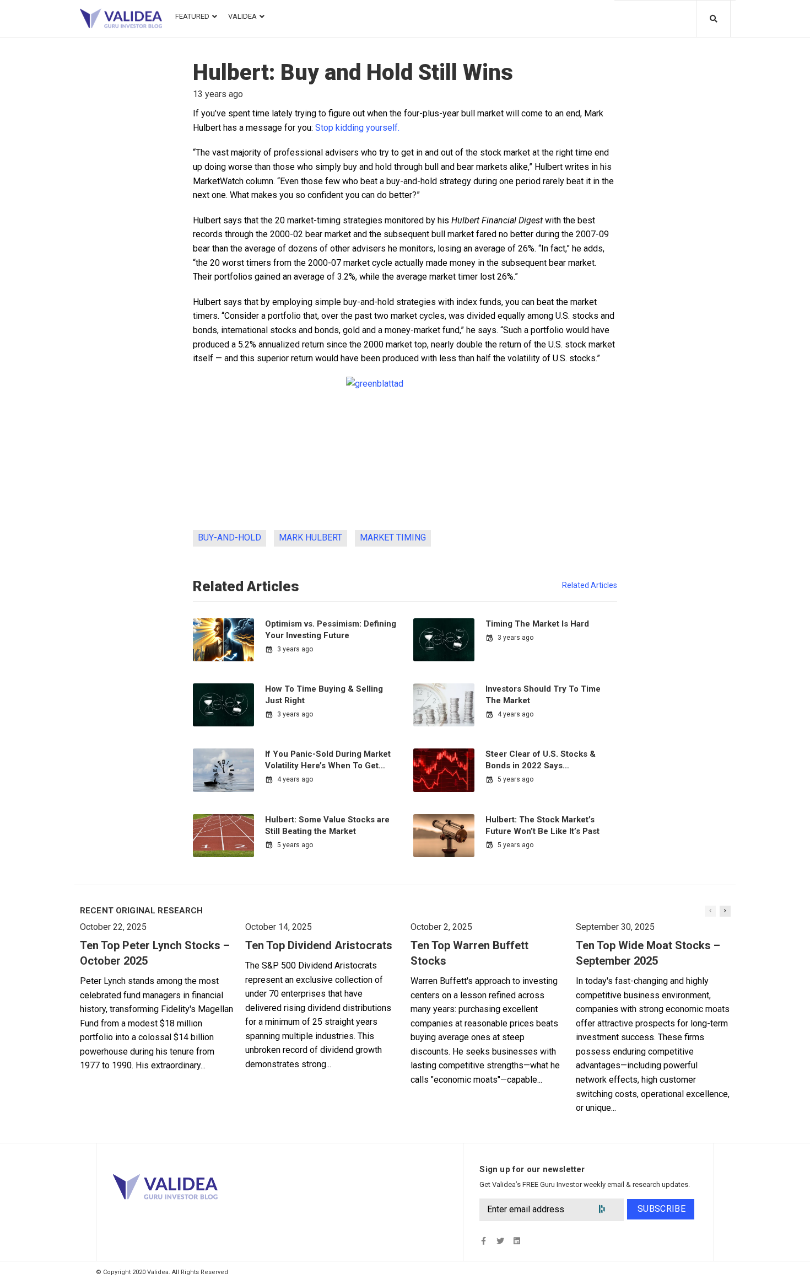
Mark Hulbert (310, 537)
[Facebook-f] (483, 1241)
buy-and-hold (229, 537)
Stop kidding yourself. (357, 127)
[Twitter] (500, 1241)
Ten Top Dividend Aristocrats (318, 945)
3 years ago (295, 649)
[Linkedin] (516, 1241)
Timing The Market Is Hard (537, 624)
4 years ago (515, 714)
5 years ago (515, 779)
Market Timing (393, 537)
